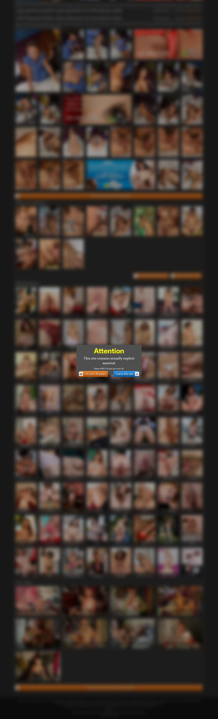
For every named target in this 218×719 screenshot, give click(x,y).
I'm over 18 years (95, 373)
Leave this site (124, 373)
